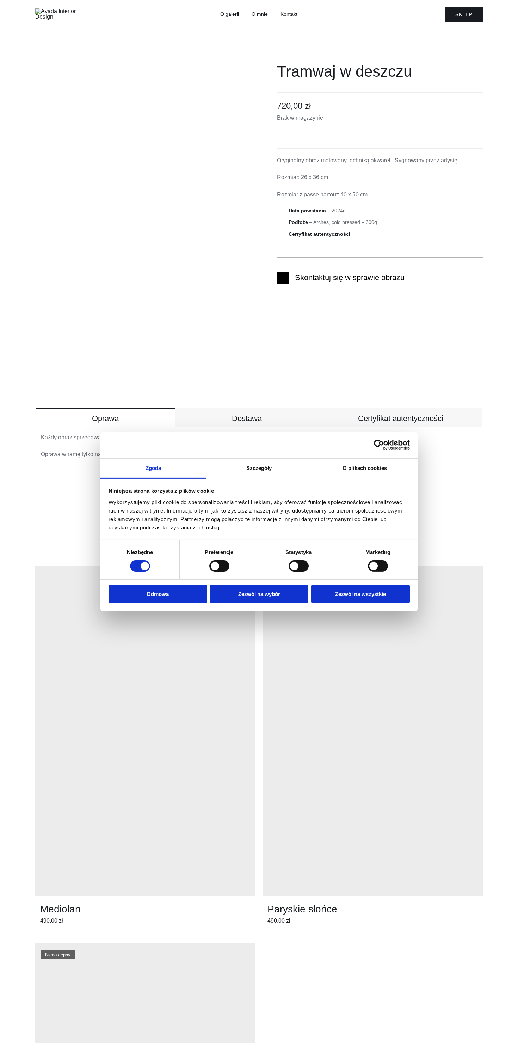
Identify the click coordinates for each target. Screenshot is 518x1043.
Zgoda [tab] (153, 468)
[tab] (105, 417)
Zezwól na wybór (259, 594)
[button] (380, 278)
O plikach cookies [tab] (365, 468)
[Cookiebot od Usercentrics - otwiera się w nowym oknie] (379, 445)
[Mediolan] (145, 731)
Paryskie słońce (302, 909)
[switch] (219, 566)
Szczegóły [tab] (259, 468)
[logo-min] (60, 11)
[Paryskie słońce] (373, 731)
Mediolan (60, 909)
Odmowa (158, 594)
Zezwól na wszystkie (360, 594)
